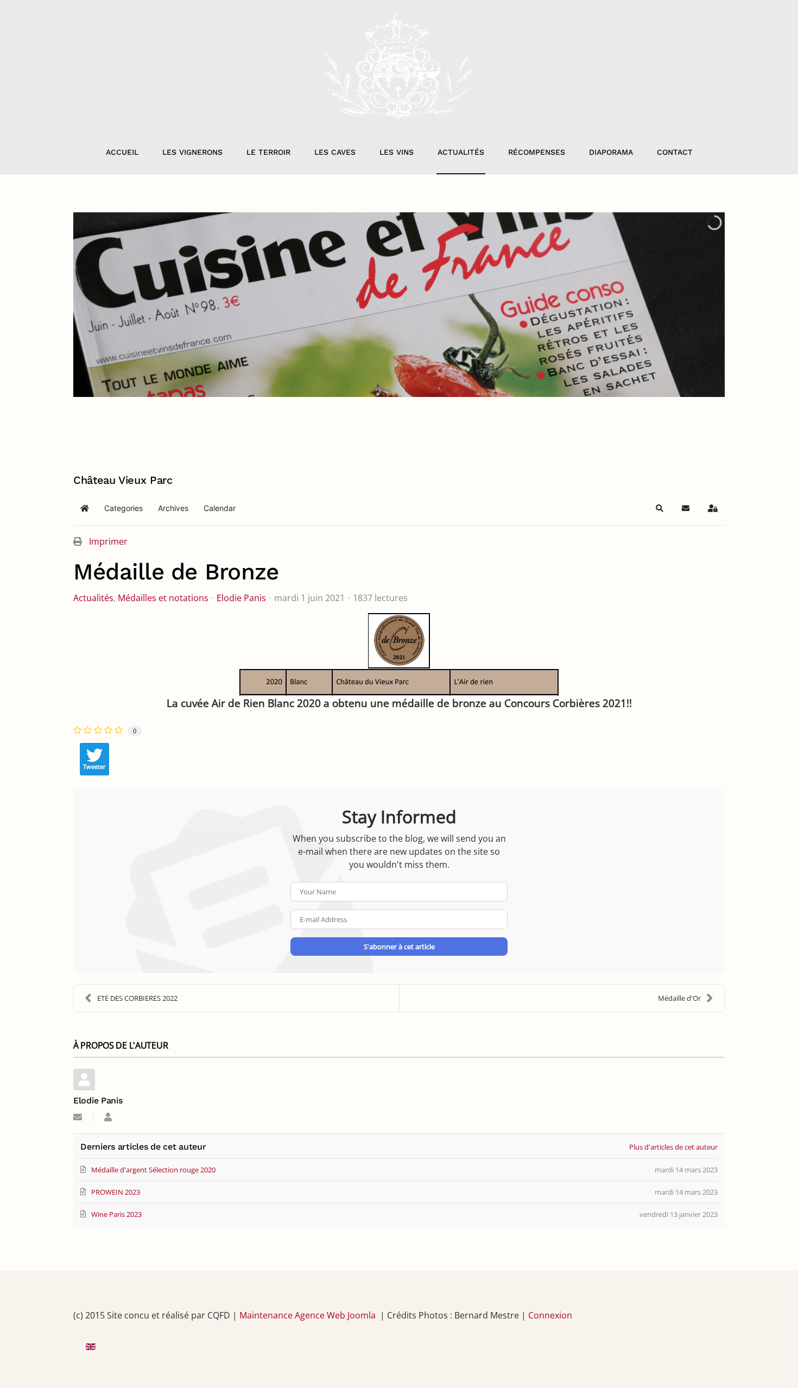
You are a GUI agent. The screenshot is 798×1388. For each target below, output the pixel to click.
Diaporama (611, 152)
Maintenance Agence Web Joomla (307, 1315)
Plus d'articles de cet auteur (673, 1147)
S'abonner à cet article (399, 946)
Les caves (335, 152)
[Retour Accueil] (399, 65)
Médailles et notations (163, 598)
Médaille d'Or (679, 998)
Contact (675, 152)
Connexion (550, 1315)
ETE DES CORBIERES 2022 (137, 998)
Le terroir (268, 152)
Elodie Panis (241, 598)
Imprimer (108, 541)
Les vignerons (192, 152)
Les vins (396, 152)
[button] (659, 508)
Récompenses (536, 152)
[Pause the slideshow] (691, 305)
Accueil (122, 152)
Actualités (461, 152)
